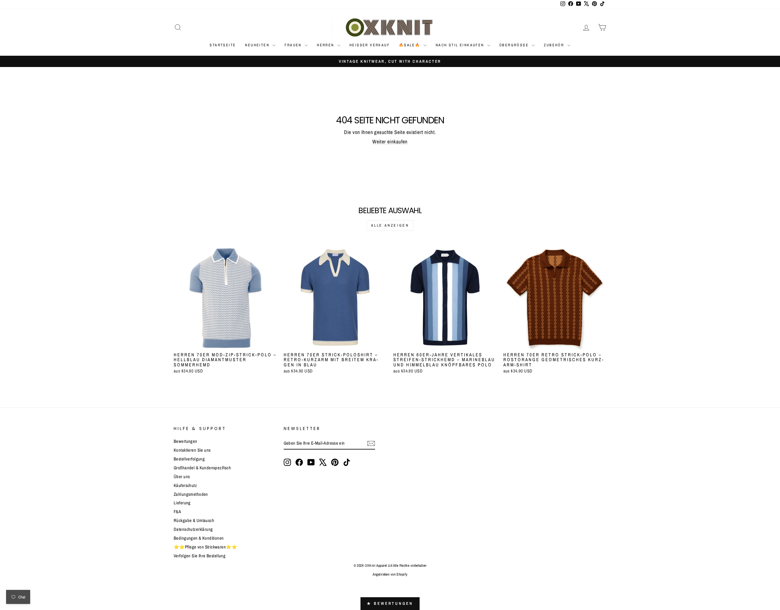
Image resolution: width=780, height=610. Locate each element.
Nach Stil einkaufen (461, 45)
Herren (326, 45)
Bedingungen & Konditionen (199, 538)
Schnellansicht (225, 342)
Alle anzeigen (390, 225)
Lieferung (182, 503)
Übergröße (514, 45)
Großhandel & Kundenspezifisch (202, 468)
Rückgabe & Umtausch (194, 520)
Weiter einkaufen (390, 141)
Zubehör (555, 45)
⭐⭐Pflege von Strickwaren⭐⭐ (205, 547)
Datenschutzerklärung (193, 529)
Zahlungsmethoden (191, 494)
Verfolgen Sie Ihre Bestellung (199, 556)
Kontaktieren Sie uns (192, 450)
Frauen (294, 45)
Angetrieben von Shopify (390, 574)
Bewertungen (185, 441)
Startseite (223, 45)
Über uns (182, 477)
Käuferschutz (185, 485)
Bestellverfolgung (189, 459)
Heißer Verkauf (369, 45)
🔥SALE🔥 (410, 45)
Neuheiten (258, 45)
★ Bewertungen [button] (390, 603)
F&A (177, 512)
